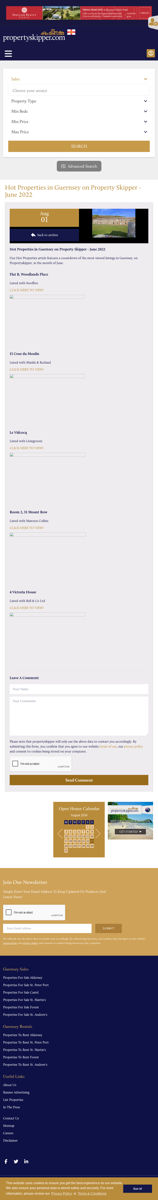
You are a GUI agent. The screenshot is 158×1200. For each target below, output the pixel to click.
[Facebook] (6, 1161)
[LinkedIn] (26, 1161)
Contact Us (11, 1118)
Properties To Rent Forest (21, 1057)
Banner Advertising (16, 1092)
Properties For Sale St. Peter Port (26, 985)
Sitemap (8, 1126)
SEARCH (79, 146)
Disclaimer (10, 1140)
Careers (8, 1133)
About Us (9, 1085)
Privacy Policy (61, 1193)
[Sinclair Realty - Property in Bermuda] (79, 13)
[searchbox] (79, 90)
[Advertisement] (34, 830)
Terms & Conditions (92, 1193)
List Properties (13, 1100)
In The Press (11, 1107)
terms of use (108, 746)
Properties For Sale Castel (20, 992)
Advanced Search (82, 166)
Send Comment (79, 780)
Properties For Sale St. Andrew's (25, 1015)
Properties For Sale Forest (21, 1007)
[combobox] (79, 79)
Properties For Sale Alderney (22, 978)
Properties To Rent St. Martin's (24, 1050)
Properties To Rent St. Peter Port (26, 1042)
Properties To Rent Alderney (22, 1035)
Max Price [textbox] (20, 131)
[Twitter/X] (16, 1161)
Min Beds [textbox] (19, 111)
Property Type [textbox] (23, 101)
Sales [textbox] (15, 79)
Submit (108, 928)
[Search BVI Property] (130, 820)
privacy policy (133, 746)
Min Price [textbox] (19, 121)
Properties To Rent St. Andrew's (25, 1065)
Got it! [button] (137, 1188)
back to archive (47, 235)
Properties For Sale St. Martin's (24, 1000)
